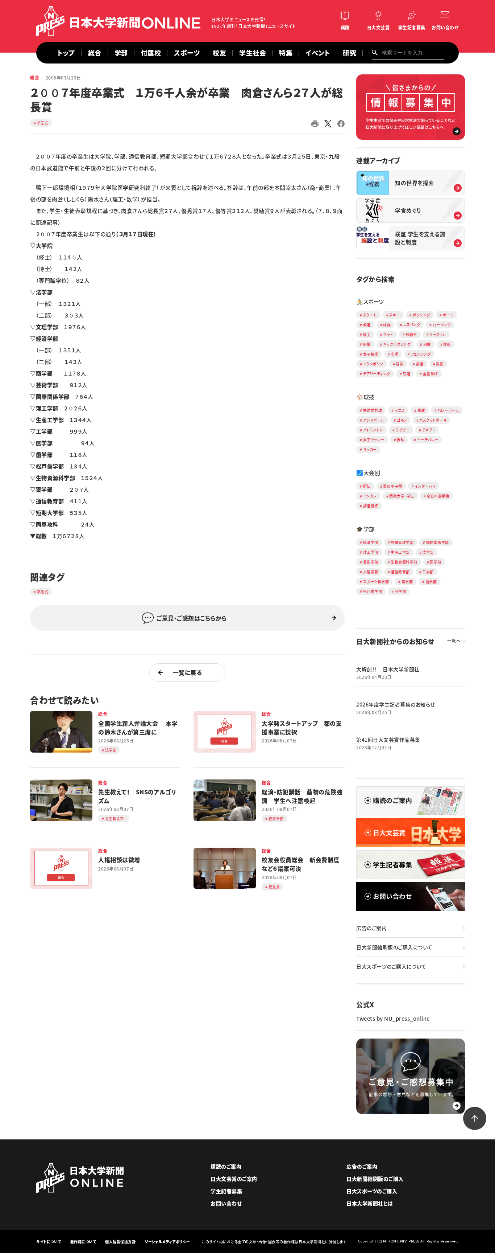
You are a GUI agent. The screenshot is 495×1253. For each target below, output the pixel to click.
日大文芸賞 (378, 27)
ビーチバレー (427, 439)
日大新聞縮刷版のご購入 (375, 1178)
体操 (387, 324)
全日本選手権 (438, 496)
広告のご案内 (371, 927)
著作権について (83, 1241)
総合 (94, 53)
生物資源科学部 (404, 562)
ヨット (388, 334)
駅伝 (367, 486)
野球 (400, 439)
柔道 (367, 324)
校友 (219, 53)
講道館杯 (370, 505)
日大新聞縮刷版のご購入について (394, 947)
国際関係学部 (437, 542)
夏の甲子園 (392, 486)
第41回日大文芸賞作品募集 (388, 739)
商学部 (400, 591)
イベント (317, 53)
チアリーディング (376, 373)
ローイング (442, 324)
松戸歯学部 (372, 591)
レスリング (411, 324)
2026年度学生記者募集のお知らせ (395, 704)
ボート (447, 315)
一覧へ (454, 641)
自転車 (411, 334)
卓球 (421, 410)
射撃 (367, 344)
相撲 (427, 344)
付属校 (151, 53)
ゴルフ (402, 420)
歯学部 (431, 581)
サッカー (370, 449)
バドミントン (373, 430)
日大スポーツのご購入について (391, 966)
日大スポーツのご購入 (371, 1191)
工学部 (428, 571)
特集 (285, 53)
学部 (121, 53)
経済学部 (370, 542)
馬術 (440, 364)
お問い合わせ (445, 27)
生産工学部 (400, 552)
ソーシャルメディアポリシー (167, 1241)
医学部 (435, 562)
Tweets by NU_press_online (393, 1019)
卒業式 (43, 123)
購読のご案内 (226, 1166)
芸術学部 (370, 562)
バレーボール (448, 410)
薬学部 (407, 581)
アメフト (428, 430)
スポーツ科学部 (376, 581)
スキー (394, 315)
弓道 (406, 373)
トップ (66, 53)
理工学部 (370, 552)
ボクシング (421, 315)
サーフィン (437, 334)
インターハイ (425, 486)
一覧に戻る (187, 672)
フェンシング (421, 354)
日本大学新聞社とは (369, 1203)
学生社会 (252, 53)
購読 (345, 27)
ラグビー (402, 430)
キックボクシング (397, 344)
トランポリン (373, 364)
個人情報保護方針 (120, 1241)
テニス (400, 410)
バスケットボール (433, 420)
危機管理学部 (402, 542)
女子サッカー (373, 439)
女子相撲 (370, 354)
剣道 (420, 364)
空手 (394, 354)
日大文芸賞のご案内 (234, 1178)
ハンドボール (373, 420)
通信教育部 (400, 571)
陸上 (367, 334)
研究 (349, 53)
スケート (370, 315)
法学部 (428, 552)
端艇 (447, 344)
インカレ (370, 496)
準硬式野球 (372, 410)
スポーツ (187, 53)
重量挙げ (430, 373)
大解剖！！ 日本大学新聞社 (388, 669)
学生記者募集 (411, 27)
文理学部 (370, 571)
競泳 (399, 364)
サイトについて (48, 1241)
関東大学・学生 (401, 496)
